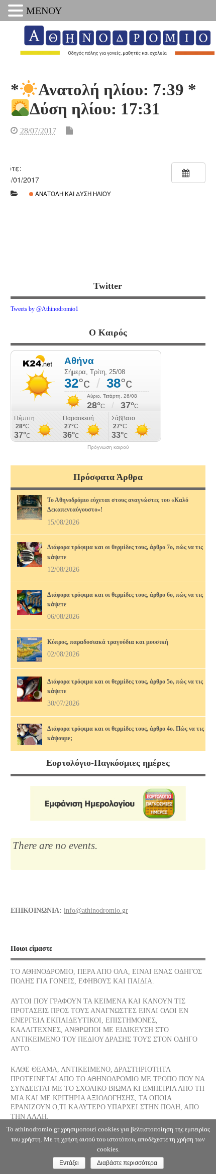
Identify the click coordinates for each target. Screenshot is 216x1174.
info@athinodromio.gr (96, 910)
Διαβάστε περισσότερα (127, 1162)
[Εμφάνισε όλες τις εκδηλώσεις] (188, 172)
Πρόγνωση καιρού (108, 447)
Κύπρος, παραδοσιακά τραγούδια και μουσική (107, 641)
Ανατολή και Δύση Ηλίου (72, 194)
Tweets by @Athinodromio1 (44, 308)
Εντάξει (69, 1162)
